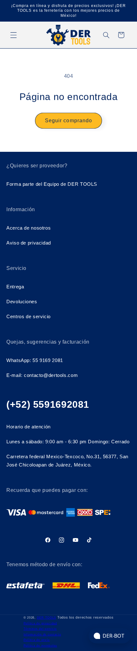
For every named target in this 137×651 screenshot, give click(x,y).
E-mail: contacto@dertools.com (42, 375)
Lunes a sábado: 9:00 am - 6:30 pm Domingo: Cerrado (68, 441)
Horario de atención (28, 426)
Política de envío (37, 639)
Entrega (15, 286)
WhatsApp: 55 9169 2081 (34, 360)
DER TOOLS (46, 617)
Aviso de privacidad (28, 242)
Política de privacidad (40, 623)
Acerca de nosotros (28, 228)
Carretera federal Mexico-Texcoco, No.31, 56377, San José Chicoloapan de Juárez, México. (67, 460)
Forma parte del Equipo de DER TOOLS (51, 184)
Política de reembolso (40, 645)
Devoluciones (21, 301)
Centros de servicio (28, 316)
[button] (13, 35)
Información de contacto (42, 634)
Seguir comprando (68, 120)
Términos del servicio (40, 628)
